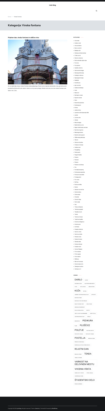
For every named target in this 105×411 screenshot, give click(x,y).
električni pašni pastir (89, 283)
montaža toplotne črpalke (81, 300)
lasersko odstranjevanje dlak (82, 294)
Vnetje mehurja (78, 244)
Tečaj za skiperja (79, 207)
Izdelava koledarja (79, 87)
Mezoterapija (78, 122)
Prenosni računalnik (79, 174)
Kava (76, 100)
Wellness (77, 259)
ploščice (85, 325)
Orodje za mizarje (79, 144)
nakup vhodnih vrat (79, 304)
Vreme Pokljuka (78, 249)
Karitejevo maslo (79, 95)
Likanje (76, 120)
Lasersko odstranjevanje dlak (82, 112)
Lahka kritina (78, 110)
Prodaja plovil (78, 177)
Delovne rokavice (79, 58)
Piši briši (76, 159)
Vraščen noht (78, 246)
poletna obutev (90, 330)
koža (77, 290)
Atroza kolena (78, 45)
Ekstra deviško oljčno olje (81, 60)
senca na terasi (78, 354)
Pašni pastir (77, 152)
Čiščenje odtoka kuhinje (80, 53)
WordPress (54, 408)
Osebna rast (78, 147)
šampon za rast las (79, 189)
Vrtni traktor (78, 256)
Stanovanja (77, 194)
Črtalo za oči (78, 55)
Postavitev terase (90, 334)
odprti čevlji (93, 313)
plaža (76, 325)
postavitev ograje (79, 334)
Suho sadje (77, 202)
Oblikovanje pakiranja (80, 137)
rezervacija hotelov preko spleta (82, 345)
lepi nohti (93, 294)
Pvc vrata (77, 179)
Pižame (76, 162)
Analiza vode (78, 43)
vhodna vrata (83, 369)
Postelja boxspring (79, 169)
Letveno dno (78, 117)
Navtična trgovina (79, 130)
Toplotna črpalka (79, 219)
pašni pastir (77, 321)
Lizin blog (52, 5)
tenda (87, 353)
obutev (88, 310)
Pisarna (76, 157)
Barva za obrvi (78, 48)
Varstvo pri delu (78, 234)
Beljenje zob (77, 50)
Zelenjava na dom (79, 266)
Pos (75, 167)
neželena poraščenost (80, 307)
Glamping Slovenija (79, 72)
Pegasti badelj (78, 154)
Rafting (76, 182)
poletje (79, 330)
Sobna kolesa (78, 192)
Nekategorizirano (79, 132)
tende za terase (78, 357)
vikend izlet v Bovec (79, 372)
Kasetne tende (78, 97)
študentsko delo (85, 380)
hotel (76, 286)
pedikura (87, 320)
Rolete (76, 187)
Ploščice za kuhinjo (79, 164)
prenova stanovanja (79, 341)
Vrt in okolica (78, 251)
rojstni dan (82, 349)
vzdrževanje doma (79, 376)
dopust (86, 280)
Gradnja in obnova (79, 75)
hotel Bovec (83, 286)
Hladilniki (77, 80)
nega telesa (89, 304)
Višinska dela (78, 241)
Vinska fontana (78, 239)
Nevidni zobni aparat (80, 135)
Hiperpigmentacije (79, 77)
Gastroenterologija (79, 70)
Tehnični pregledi (79, 209)
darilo (78, 279)
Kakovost (77, 92)
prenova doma (91, 338)
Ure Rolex (77, 226)
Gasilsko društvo (79, 68)
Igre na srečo (78, 85)
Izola (76, 90)
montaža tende (78, 297)
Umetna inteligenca (79, 221)
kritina (84, 291)
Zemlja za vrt (78, 269)
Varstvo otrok (78, 231)
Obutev (76, 139)
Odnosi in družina (79, 142)
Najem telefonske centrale (81, 127)
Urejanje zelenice (79, 229)
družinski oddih (78, 283)
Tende (76, 214)
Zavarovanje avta (79, 264)
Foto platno (77, 65)
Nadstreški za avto (79, 125)
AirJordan (77, 40)
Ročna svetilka (78, 184)
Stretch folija (78, 199)
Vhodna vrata (78, 236)
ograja (88, 316)
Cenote (37, 408)
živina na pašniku (78, 383)
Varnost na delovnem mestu (84, 363)
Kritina (76, 107)
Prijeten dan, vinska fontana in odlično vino (23, 37)
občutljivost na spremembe (81, 313)
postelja (80, 338)
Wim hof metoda (79, 261)
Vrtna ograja (78, 254)
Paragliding (77, 149)
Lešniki (76, 115)
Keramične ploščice (79, 102)
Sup (75, 204)
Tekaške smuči (78, 212)
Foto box (77, 63)
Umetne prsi (78, 224)
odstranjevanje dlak (79, 316)
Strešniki (77, 197)
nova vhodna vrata (79, 310)
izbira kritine (91, 286)
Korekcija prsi (78, 105)
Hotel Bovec (77, 82)
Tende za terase (79, 216)
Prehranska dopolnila (80, 172)
